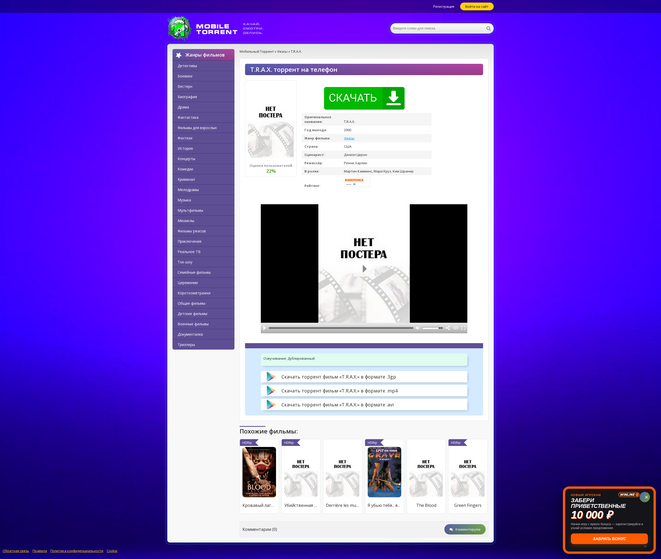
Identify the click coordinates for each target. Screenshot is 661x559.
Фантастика (188, 117)
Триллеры (186, 344)
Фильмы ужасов (192, 231)
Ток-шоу (185, 261)
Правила (40, 550)
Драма (183, 107)
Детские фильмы (192, 313)
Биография (187, 96)
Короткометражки (194, 292)
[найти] (488, 28)
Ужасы (349, 138)
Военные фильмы (193, 323)
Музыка (184, 200)
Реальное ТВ (189, 251)
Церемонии (188, 282)
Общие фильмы (191, 303)
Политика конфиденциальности (76, 550)
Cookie (112, 550)
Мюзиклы (186, 220)
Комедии (185, 169)
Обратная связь (16, 550)
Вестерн (185, 86)
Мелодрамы (188, 189)
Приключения (189, 241)
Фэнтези (185, 138)
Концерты (186, 158)
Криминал (186, 179)
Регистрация (443, 6)
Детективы (187, 65)
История (185, 148)
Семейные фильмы (194, 272)
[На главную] (219, 28)
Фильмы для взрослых (197, 127)
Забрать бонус (609, 539)
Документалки (190, 334)
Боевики (185, 76)
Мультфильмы (190, 210)
